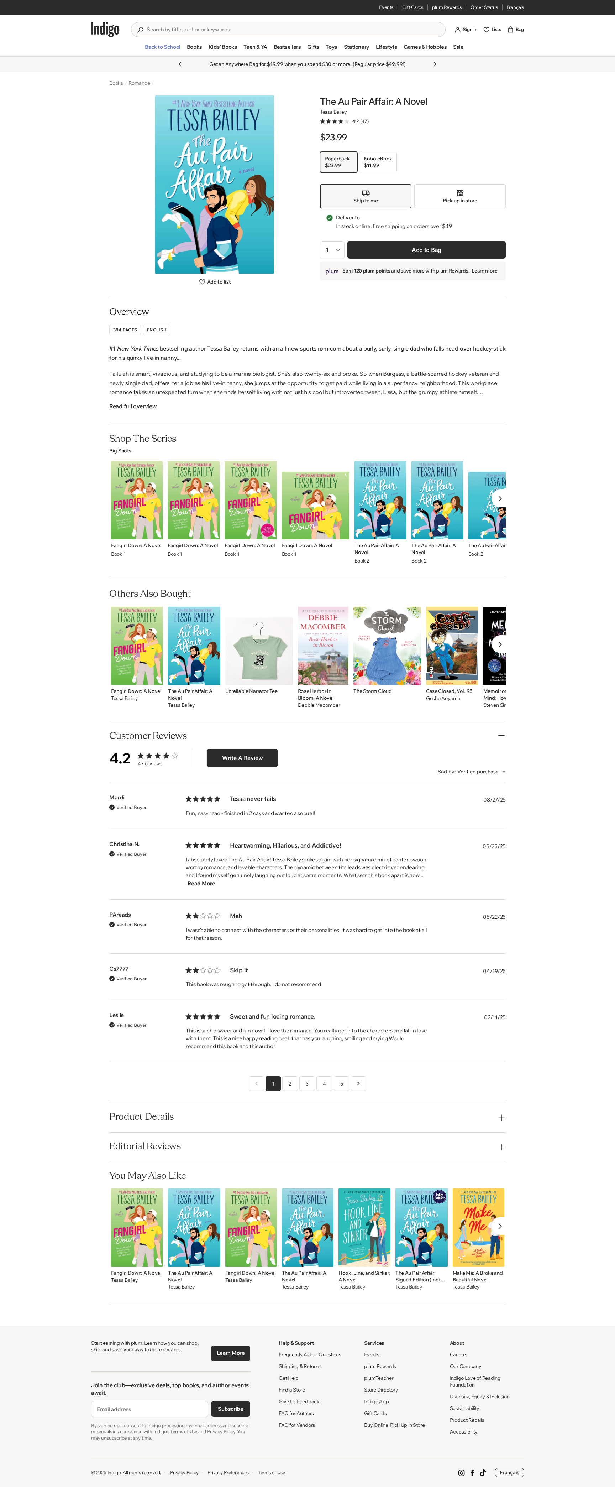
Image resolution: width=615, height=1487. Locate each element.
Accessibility (464, 1432)
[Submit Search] (140, 29)
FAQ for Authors (296, 1413)
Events (386, 7)
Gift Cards (412, 7)
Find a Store (292, 1390)
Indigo (114, 1472)
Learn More (231, 1352)
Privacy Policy (184, 1472)
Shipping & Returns (300, 1366)
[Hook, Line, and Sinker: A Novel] (364, 1227)
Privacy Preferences (227, 1472)
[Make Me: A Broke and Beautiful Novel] (479, 1227)
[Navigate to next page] (358, 1083)
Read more (201, 883)
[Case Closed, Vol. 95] (452, 646)
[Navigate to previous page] (256, 1083)
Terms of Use (271, 1472)
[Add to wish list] (155, 532)
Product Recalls (467, 1420)
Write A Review (242, 757)
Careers (458, 1354)
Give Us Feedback (299, 1401)
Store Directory (381, 1390)
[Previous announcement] (180, 64)
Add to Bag (426, 249)
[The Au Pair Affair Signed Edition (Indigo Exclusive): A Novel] (421, 1227)
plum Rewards (447, 7)
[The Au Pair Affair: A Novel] (380, 500)
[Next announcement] (435, 64)
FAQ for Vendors (297, 1425)
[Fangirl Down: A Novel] (137, 500)
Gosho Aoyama (443, 698)
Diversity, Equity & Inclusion (480, 1396)
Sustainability (464, 1408)
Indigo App (376, 1401)
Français (515, 7)
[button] (162, 49)
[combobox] (293, 29)
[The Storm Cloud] (387, 646)
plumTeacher (378, 1378)
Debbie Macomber (319, 705)
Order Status (484, 7)
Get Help (289, 1378)
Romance (139, 83)
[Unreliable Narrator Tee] (259, 646)
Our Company (466, 1366)
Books (116, 83)
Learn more (484, 271)
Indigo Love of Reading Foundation (475, 1381)
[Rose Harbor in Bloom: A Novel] (323, 646)
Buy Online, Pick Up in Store (394, 1425)
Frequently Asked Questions (310, 1354)
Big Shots (120, 450)
